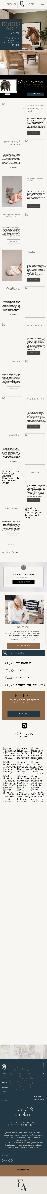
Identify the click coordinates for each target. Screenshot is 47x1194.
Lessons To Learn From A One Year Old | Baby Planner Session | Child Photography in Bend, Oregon (35, 108)
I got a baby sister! (33, 472)
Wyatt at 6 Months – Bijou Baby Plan (13, 289)
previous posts (12, 544)
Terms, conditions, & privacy (23, 1170)
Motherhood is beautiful (11, 508)
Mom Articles (24, 110)
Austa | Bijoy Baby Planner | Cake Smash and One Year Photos (11, 216)
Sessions (24, 105)
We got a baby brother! (35, 325)
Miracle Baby (31, 252)
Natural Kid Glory (14, 435)
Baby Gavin (16, 361)
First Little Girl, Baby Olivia (35, 399)
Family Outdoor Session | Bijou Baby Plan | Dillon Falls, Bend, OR (11, 142)
